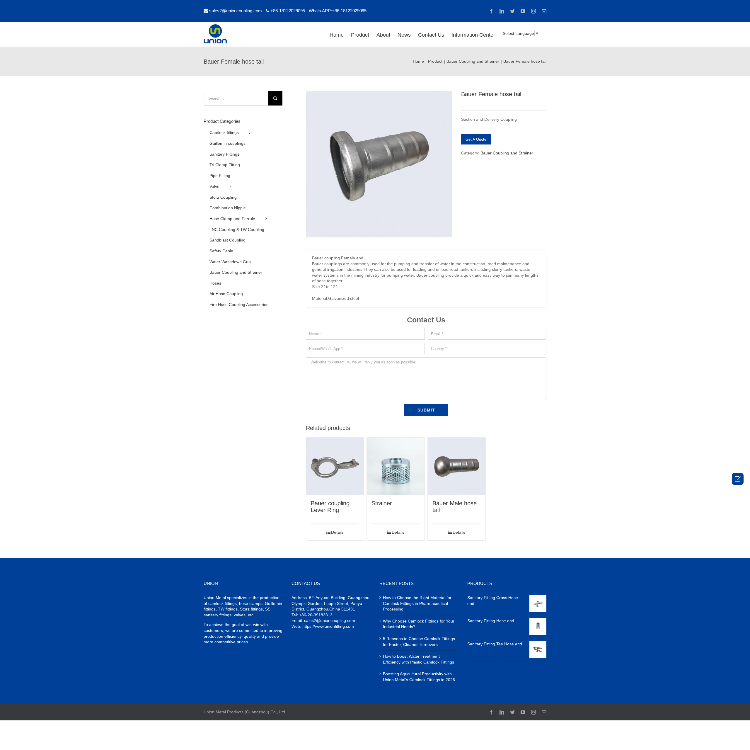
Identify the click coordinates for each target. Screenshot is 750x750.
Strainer (381, 503)
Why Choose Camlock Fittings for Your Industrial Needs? (418, 624)
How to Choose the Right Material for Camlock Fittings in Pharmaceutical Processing (417, 603)
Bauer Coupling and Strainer (506, 153)
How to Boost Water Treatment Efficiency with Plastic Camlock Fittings (418, 659)
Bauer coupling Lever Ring (330, 506)
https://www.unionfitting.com (328, 626)
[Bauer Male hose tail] (456, 466)
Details (337, 532)
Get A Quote (476, 139)
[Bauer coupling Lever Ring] (335, 466)
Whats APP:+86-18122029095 (338, 10)
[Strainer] (396, 466)
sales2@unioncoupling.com (235, 10)
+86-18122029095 (287, 10)
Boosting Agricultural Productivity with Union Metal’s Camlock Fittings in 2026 (419, 676)
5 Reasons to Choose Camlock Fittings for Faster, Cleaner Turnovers (419, 641)
